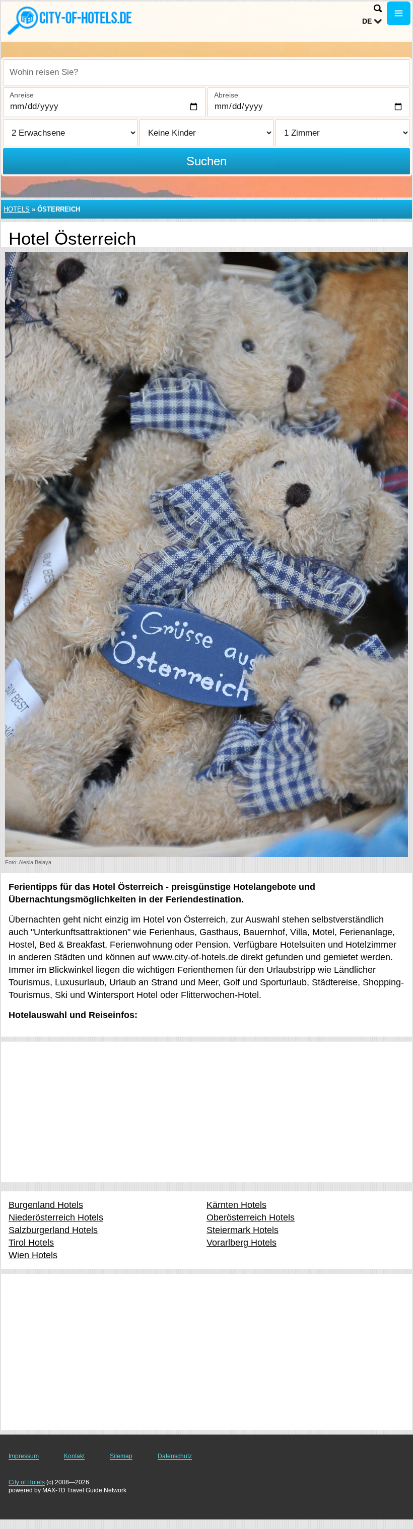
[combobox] (206, 72)
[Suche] (378, 8)
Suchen (206, 161)
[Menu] (398, 13)
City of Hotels (27, 1482)
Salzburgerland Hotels (53, 1230)
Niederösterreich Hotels (56, 1217)
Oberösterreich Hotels (250, 1217)
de (367, 21)
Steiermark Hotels (242, 1230)
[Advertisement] (206, 1112)
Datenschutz (175, 1456)
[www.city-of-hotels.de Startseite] (70, 21)
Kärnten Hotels (236, 1205)
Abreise (226, 95)
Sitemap (121, 1456)
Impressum (24, 1456)
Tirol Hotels (31, 1243)
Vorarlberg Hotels (241, 1243)
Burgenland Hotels (46, 1205)
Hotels (17, 209)
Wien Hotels (33, 1255)
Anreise (22, 95)
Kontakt (74, 1456)
